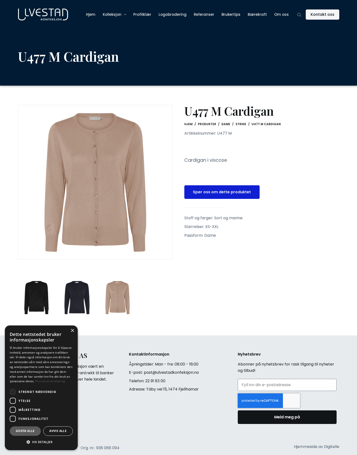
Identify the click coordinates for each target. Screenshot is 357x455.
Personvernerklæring (50, 381)
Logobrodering (173, 14)
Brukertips (230, 14)
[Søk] (299, 14)
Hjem (90, 14)
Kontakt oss (322, 14)
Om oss (281, 14)
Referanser (204, 14)
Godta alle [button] (25, 431)
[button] (41, 442)
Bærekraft (257, 14)
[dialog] (41, 387)
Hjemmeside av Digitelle (316, 446)
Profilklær (142, 14)
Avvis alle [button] (58, 431)
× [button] (72, 331)
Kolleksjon (112, 14)
